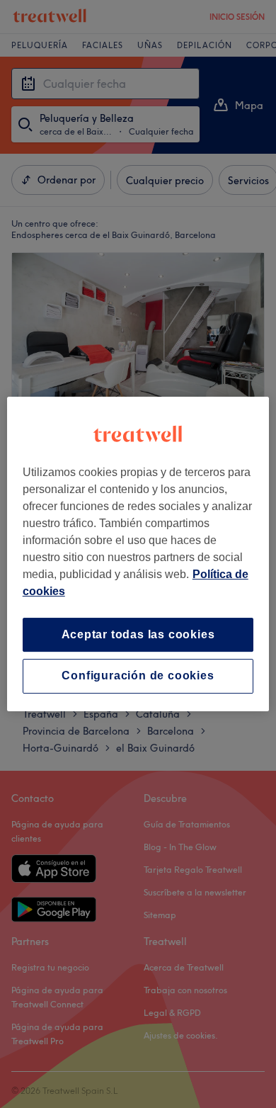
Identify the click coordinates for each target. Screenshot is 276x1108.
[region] (138, 554)
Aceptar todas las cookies (138, 634)
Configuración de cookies (138, 676)
